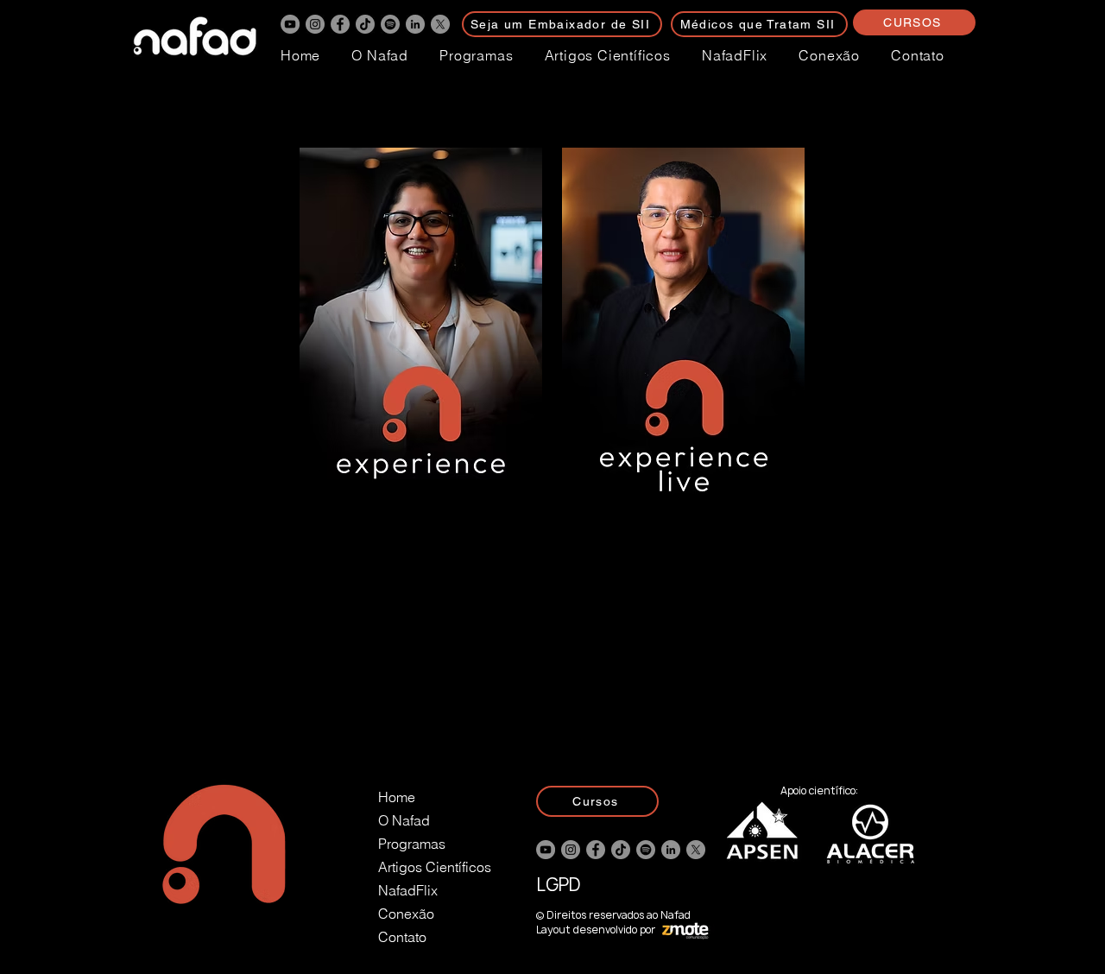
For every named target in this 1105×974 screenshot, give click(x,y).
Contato (402, 937)
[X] (440, 24)
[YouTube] (290, 24)
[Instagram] (315, 24)
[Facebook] (340, 24)
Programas (411, 843)
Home (396, 797)
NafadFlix (408, 890)
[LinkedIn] (415, 24)
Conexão (406, 913)
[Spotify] (390, 24)
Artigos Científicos (434, 867)
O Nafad (404, 820)
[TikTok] (365, 24)
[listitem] (421, 445)
